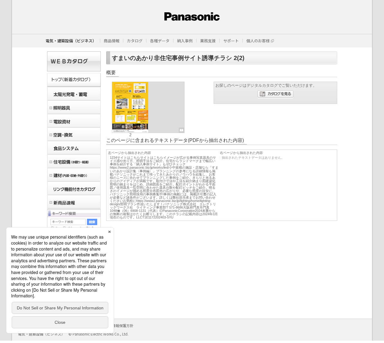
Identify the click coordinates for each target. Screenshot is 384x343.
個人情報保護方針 (119, 325)
